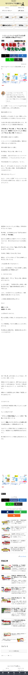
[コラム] (21, 25)
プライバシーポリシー (7, 670)
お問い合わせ (21, 670)
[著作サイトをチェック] (7, 511)
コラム (4, 493)
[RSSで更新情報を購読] (14, 515)
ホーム (7, 668)
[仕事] (21, 17)
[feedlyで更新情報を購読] (20, 511)
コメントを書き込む (14, 651)
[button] (18, 59)
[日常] (7, 17)
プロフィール (21, 668)
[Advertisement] (14, 206)
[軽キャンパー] (7, 25)
